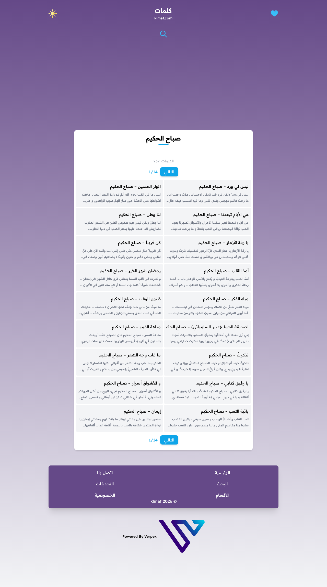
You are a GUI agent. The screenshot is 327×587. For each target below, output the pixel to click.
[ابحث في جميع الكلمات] (163, 34)
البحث (222, 483)
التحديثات (105, 483)
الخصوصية (105, 495)
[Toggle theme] (53, 13)
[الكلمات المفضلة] (274, 13)
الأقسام (222, 495)
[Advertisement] (163, 79)
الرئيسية (222, 472)
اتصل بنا (105, 472)
